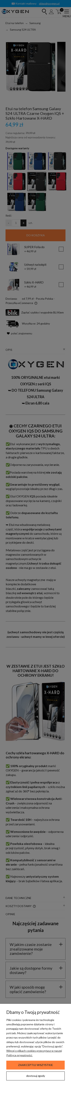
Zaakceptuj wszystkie (35, 1065)
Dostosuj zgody (35, 1075)
